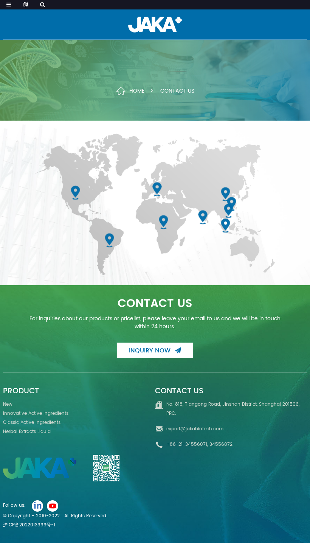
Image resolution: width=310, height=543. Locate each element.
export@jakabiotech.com (194, 429)
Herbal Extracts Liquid (27, 431)
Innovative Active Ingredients (35, 413)
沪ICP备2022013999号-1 (29, 525)
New (7, 404)
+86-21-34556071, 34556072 (199, 444)
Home (136, 91)
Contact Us (177, 91)
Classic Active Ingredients (31, 422)
